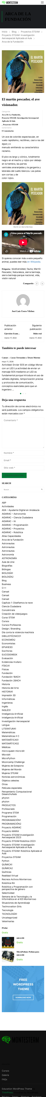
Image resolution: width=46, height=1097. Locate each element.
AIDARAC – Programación (15, 525)
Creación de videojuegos (14, 614)
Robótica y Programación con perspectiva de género (17, 888)
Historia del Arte (10, 688)
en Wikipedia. (34, 261)
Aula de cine (8, 562)
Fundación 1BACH (11, 677)
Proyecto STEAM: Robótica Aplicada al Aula (22, 852)
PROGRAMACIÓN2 (11, 823)
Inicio (4, 31)
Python (5, 861)
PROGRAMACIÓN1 (11, 820)
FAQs (4, 1079)
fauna (30, 269)
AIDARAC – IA (9, 521)
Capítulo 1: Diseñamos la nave (17, 602)
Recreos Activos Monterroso (17, 879)
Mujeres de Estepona (13, 765)
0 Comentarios (8, 131)
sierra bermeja (32, 272)
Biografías (7, 565)
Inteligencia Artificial (12, 714)
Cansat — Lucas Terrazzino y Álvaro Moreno (21, 358)
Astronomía (8, 554)
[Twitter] (42, 283)
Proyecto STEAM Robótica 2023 (18, 841)
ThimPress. (7, 1092)
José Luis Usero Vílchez (23, 311)
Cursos (5, 621)
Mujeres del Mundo (11, 769)
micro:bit (20, 938)
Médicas (6, 747)
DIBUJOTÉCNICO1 (11, 636)
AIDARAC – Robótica (12, 532)
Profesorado (8, 809)
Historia (6, 684)
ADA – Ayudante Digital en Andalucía (20, 510)
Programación (9, 816)
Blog (14, 31)
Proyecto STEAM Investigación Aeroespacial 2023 (18, 836)
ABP (4, 502)
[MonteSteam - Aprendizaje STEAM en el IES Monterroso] (10, 2)
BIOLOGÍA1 (7, 573)
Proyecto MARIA (10, 831)
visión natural (9, 278)
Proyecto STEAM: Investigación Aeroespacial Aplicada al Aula (18, 37)
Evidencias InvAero (11, 662)
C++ (4, 588)
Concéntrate (8, 610)
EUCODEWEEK (9, 654)
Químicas (6, 872)
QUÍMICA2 (7, 868)
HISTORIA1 (7, 691)
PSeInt (4, 928)
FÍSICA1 (6, 665)
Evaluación (7, 658)
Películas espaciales (12, 788)
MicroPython (8, 758)
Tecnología (7, 910)
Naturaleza (18, 272)
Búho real (37, 334)
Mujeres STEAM (10, 773)
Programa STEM (10, 812)
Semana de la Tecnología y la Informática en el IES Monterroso (19, 897)
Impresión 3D (9, 695)
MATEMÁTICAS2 (10, 743)
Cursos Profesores (11, 625)
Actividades (8, 506)
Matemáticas (8, 732)
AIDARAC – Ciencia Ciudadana (17, 517)
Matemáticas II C (10, 736)
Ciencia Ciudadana (11, 606)
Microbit (6, 754)
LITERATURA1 (9, 728)
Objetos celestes (10, 780)
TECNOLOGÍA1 (9, 914)
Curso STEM (8, 617)
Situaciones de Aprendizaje (16, 903)
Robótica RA (8, 883)
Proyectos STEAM (30, 31)
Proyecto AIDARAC (11, 827)
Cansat (5, 591)
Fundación (7, 673)
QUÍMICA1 (7, 864)
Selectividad (8, 893)
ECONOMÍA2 (8, 639)
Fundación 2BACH (11, 680)
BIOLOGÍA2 (7, 576)
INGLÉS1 (6, 710)
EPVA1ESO (7, 647)
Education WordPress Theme (17, 1088)
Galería (5, 1075)
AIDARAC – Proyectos (13, 528)
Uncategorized (9, 917)
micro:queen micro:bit (13, 751)
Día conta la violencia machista (18, 632)
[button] (20, 393)
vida (37, 275)
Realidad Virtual (10, 875)
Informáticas (8, 699)
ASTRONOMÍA (9, 558)
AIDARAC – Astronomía (14, 514)
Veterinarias (8, 921)
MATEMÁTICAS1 (10, 739)
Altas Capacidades (11, 536)
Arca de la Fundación (13, 41)
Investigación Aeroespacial (16, 721)
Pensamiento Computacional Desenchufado (17, 792)
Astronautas (8, 543)
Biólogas (6, 569)
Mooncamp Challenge (13, 762)
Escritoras (7, 651)
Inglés (5, 706)
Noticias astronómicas (13, 777)
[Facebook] (37, 283)
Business (6, 584)
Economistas (8, 643)
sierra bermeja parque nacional (18, 275)
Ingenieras (7, 702)
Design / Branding (11, 628)
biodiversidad (19, 269)
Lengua (5, 725)
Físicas (5, 669)
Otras (5, 784)
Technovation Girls (11, 906)
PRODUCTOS (9, 805)
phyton (5, 798)
